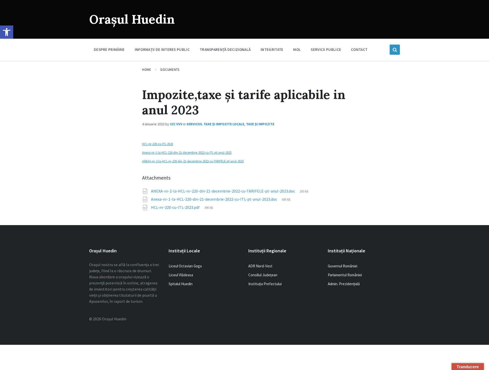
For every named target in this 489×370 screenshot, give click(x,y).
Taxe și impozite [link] (260, 124)
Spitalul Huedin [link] (181, 283)
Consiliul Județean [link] (262, 274)
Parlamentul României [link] (345, 274)
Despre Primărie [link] (109, 49)
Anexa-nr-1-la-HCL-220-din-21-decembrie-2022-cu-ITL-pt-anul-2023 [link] (187, 152)
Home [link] (146, 69)
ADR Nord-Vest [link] (260, 266)
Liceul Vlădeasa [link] (181, 274)
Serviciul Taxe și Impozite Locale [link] (215, 124)
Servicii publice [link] (326, 49)
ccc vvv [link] (176, 124)
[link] (6, 32)
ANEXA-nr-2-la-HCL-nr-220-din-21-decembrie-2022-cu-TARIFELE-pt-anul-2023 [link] (193, 161)
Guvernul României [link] (342, 266)
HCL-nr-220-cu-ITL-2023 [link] (157, 144)
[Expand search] (395, 50)
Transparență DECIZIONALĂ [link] (225, 49)
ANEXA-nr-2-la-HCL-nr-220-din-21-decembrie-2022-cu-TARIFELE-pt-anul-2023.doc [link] (223, 191)
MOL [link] (297, 49)
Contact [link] (359, 49)
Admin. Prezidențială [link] (344, 283)
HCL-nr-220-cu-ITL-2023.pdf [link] (175, 207)
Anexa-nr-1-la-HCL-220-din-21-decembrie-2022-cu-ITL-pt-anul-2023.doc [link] (214, 199)
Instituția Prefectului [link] (265, 283)
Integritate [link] (272, 49)
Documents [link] (169, 69)
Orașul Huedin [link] (132, 19)
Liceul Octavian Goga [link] (185, 266)
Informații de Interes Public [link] (162, 49)
